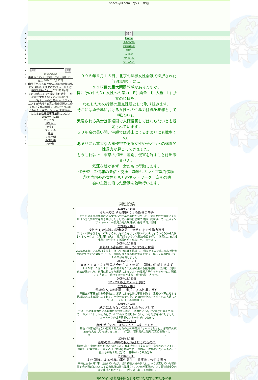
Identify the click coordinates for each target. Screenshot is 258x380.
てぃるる (129, 62)
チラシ (50, 126)
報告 (129, 50)
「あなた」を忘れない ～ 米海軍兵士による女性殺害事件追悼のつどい (50, 112)
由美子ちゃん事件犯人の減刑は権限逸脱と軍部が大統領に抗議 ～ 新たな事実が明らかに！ (50, 87)
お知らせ (129, 58)
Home (129, 38)
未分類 (129, 54)
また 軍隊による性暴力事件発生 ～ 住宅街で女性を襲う (50, 95)
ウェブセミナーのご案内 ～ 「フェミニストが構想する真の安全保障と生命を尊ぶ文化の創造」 (50, 103)
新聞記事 (129, 42)
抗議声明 (129, 46)
